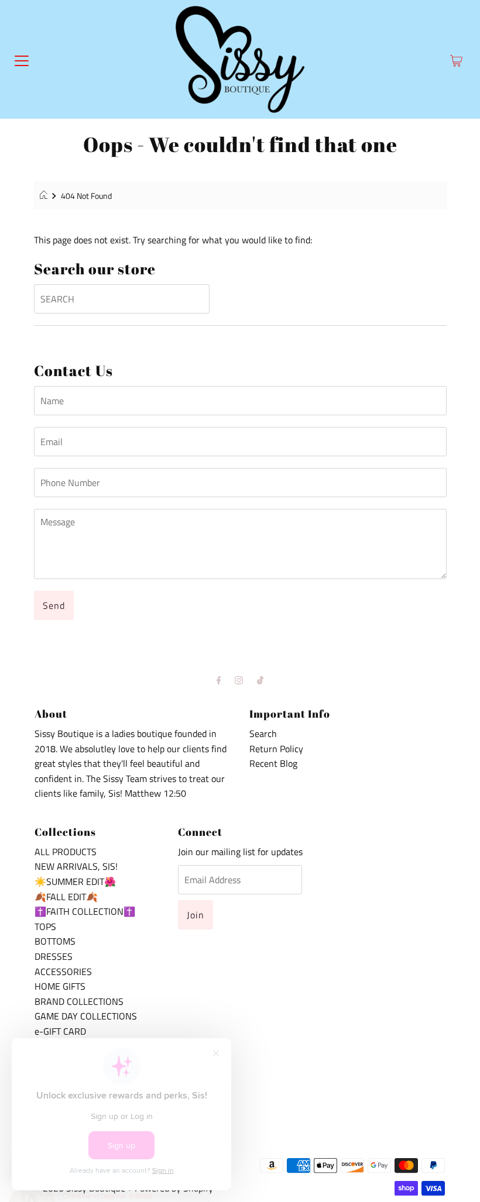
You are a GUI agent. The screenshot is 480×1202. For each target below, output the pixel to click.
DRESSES (54, 956)
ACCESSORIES (63, 972)
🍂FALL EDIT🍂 (66, 897)
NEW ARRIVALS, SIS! (76, 866)
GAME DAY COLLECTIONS (86, 1016)
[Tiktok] (260, 680)
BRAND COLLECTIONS (79, 1001)
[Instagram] (239, 680)
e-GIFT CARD (60, 1031)
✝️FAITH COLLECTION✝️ (85, 911)
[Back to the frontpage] (45, 195)
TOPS (45, 926)
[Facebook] (219, 680)
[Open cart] (456, 59)
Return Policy (276, 749)
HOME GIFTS (60, 986)
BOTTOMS (55, 941)
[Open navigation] (21, 59)
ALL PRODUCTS (66, 852)
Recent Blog (273, 763)
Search (263, 733)
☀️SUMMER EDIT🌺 (75, 881)
